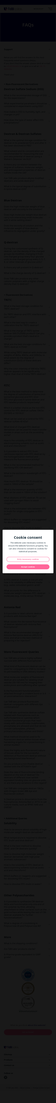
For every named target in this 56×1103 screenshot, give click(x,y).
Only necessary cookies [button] (28, 559)
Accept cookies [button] (28, 567)
